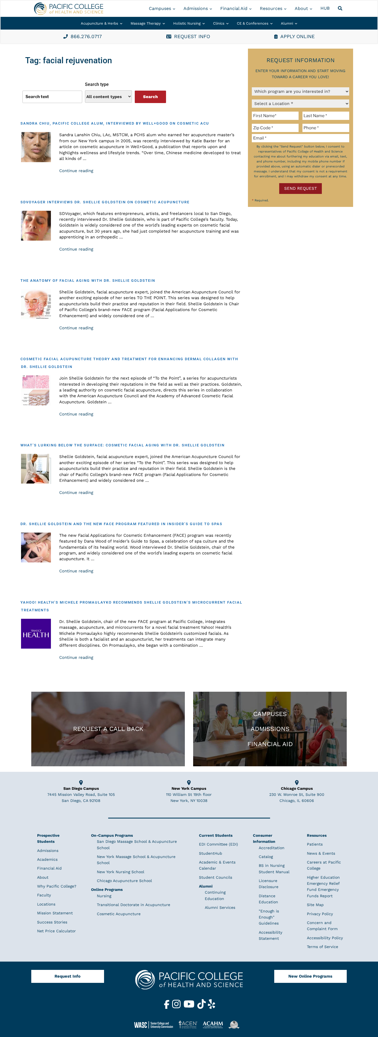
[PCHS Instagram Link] (177, 1007)
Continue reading (76, 170)
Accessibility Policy (325, 938)
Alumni (287, 23)
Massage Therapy (146, 23)
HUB (325, 8)
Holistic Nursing (187, 23)
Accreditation (271, 848)
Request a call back (108, 728)
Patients (315, 844)
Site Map (315, 904)
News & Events (321, 853)
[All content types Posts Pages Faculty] (108, 96)
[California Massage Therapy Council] (236, 1024)
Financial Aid (233, 8)
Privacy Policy (320, 914)
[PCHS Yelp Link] (211, 1007)
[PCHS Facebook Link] (167, 1007)
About (301, 8)
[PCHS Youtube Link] (189, 1007)
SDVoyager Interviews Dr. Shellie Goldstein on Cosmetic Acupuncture (105, 202)
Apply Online (297, 36)
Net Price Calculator (56, 931)
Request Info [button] (192, 36)
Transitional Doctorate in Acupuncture (133, 904)
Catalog (266, 856)
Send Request (300, 188)
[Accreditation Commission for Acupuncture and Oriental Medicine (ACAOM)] (215, 1024)
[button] (341, 9)
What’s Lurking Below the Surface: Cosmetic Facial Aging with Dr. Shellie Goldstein (122, 445)
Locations (46, 904)
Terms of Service (322, 946)
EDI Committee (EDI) (218, 844)
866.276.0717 (86, 36)
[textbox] (276, 116)
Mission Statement (55, 913)
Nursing (104, 896)
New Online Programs (310, 976)
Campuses (160, 8)
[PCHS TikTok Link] (202, 1007)
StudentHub (210, 853)
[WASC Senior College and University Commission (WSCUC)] (155, 1024)
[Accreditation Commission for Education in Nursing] (190, 1024)
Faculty (44, 895)
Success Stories (52, 922)
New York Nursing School (120, 872)
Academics (47, 859)
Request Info (68, 976)
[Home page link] (68, 8)
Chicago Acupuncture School (124, 880)
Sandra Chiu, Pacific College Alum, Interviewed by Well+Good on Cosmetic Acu (114, 123)
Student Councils (215, 877)
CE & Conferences (252, 23)
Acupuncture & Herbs (99, 23)
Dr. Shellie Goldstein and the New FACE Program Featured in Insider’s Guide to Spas (121, 524)
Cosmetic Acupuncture (119, 914)
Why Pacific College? (56, 886)
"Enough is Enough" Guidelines (269, 917)
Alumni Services (220, 907)
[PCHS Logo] (189, 982)
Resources (271, 8)
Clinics (218, 23)
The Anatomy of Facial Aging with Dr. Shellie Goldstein (87, 280)
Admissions (195, 8)
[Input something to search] (52, 97)
